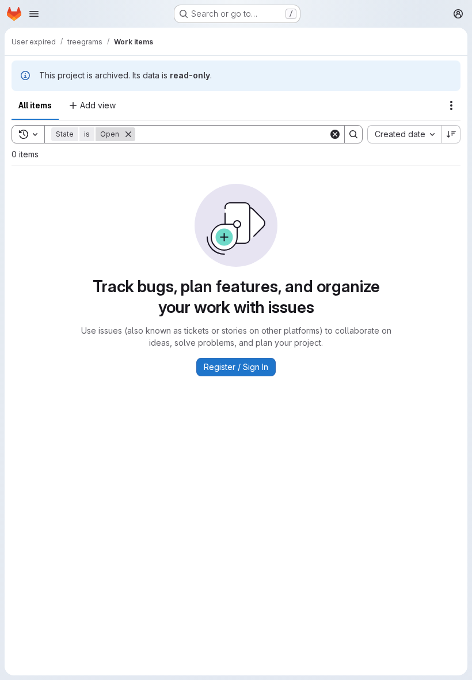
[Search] (353, 134)
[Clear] (335, 134)
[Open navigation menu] (34, 14)
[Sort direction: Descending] (451, 134)
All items (35, 105)
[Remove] (128, 134)
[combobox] (404, 134)
